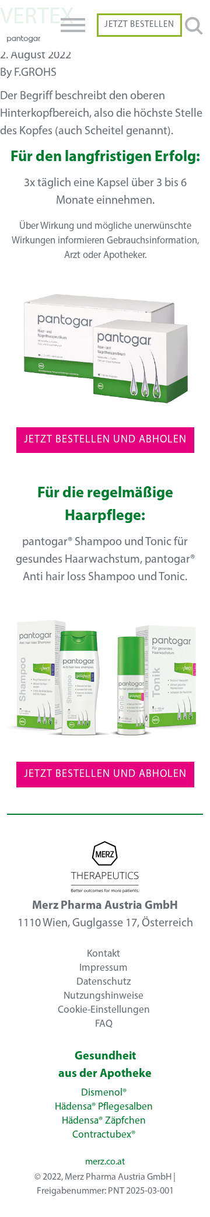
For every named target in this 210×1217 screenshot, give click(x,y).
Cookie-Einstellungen (104, 1009)
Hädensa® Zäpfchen (104, 1121)
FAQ (104, 1023)
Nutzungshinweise (104, 995)
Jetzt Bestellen (139, 24)
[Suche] (194, 27)
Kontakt (103, 953)
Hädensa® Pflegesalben (104, 1107)
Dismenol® (104, 1093)
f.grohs (35, 73)
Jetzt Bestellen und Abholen (105, 440)
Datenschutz (103, 981)
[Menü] (73, 25)
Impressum (103, 967)
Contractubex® (103, 1135)
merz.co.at (105, 1162)
